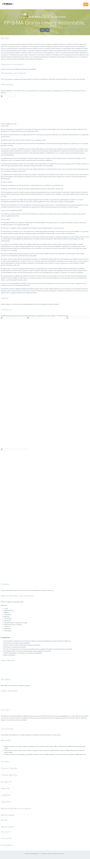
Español (42, 30)
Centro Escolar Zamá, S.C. (32, 854)
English (47, 30)
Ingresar (86, 4)
